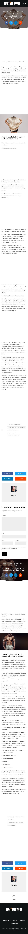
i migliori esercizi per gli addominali (15, 822)
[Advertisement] (14, 46)
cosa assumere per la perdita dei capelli (16, 427)
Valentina (5, 11)
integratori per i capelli (13, 430)
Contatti (22, 920)
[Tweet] (11, 23)
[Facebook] (14, 915)
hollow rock (11, 819)
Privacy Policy (7, 920)
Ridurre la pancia (11, 825)
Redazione (15, 920)
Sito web (17, 540)
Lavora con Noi (14, 923)
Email (3, 540)
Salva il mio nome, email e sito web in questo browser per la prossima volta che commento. (14, 548)
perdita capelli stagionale (13, 435)
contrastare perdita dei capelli (14, 424)
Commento (4, 515)
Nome (3, 533)
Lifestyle (12, 11)
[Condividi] (6, 23)
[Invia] (20, 23)
